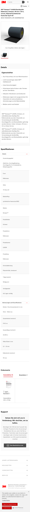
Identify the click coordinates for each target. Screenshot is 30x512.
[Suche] (23, 2)
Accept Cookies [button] (6, 507)
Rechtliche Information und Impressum (17, 484)
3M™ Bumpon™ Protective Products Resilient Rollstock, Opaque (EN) (8, 392)
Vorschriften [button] (7, 470)
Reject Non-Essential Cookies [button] (9, 504)
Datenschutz (11, 486)
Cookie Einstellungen (20, 486)
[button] (17, 507)
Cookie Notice (6, 500)
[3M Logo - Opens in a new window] (3, 2)
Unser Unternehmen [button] (10, 460)
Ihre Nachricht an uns (16, 445)
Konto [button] (25, 6)
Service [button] (5, 475)
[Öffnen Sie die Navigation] (27, 2)
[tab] (8, 375)
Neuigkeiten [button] (7, 465)
